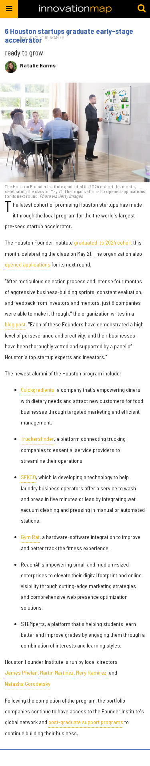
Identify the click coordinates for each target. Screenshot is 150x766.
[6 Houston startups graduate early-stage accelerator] (75, 132)
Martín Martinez (57, 672)
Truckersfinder (37, 438)
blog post (15, 324)
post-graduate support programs (85, 722)
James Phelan (21, 672)
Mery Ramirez (91, 672)
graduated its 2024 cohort (103, 242)
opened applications (27, 264)
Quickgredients (37, 389)
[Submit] (142, 9)
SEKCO (28, 477)
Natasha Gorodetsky (27, 683)
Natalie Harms (38, 65)
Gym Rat (30, 536)
